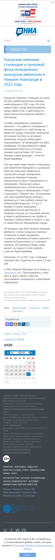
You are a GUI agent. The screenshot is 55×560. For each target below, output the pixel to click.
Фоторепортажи (11, 478)
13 (20, 370)
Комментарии (10, 484)
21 (24, 374)
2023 (24, 333)
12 (16, 370)
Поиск (27, 489)
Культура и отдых (12, 470)
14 (24, 370)
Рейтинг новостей (27, 484)
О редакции (28, 495)
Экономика (20, 466)
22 (29, 374)
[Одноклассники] (15, 324)
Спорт (25, 470)
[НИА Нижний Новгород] (26, 35)
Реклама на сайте (12, 495)
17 (7, 374)
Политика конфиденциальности (16, 452)
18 (11, 374)
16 (33, 370)
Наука (14, 473)
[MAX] (7, 324)
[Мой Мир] (19, 324)
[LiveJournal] (23, 324)
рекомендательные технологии (17, 449)
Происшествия (37, 470)
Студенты (34, 308)
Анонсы (7, 481)
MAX (19, 272)
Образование (19, 308)
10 (7, 370)
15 (29, 370)
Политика (8, 466)
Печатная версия (12, 492)
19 (16, 374)
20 (20, 374)
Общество (32, 466)
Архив (16, 333)
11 (11, 370)
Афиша (6, 473)
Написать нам (29, 492)
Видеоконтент (20, 481)
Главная (7, 333)
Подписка (17, 489)
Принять (27, 555)
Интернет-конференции (33, 478)
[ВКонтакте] (11, 324)
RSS (33, 489)
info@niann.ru (15, 425)
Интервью (34, 481)
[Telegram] (27, 324)
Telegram (9, 272)
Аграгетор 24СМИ (14, 339)
